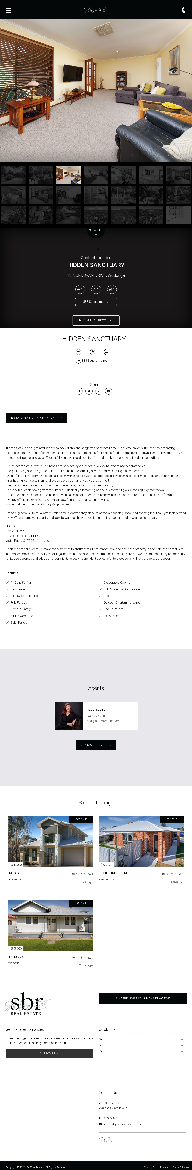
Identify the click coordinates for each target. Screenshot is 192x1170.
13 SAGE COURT (19, 873)
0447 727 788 (95, 716)
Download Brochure (97, 320)
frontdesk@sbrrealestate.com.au (123, 1124)
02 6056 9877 (110, 1118)
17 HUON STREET (21, 957)
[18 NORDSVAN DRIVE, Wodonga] (96, 90)
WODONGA (14, 963)
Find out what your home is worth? (143, 998)
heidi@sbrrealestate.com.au (105, 721)
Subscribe (47, 1053)
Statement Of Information (34, 417)
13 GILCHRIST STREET (115, 873)
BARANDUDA (16, 879)
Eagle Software (181, 1167)
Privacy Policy (151, 1167)
